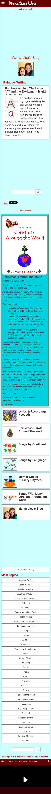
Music (25, 653)
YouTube (26, 740)
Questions (25, 685)
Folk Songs (25, 607)
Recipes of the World (26, 694)
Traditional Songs (25, 726)
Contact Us (12, 761)
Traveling (26, 731)
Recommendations (26, 699)
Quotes (26, 690)
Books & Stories (26, 584)
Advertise (23, 761)
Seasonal (26, 713)
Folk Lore (26, 603)
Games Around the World (26, 612)
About (3, 761)
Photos (26, 671)
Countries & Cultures (26, 593)
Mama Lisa (25, 644)
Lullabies (26, 639)
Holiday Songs (25, 616)
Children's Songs (25, 589)
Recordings (26, 704)
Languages (25, 630)
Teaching (26, 722)
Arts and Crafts (25, 580)
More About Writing (25, 569)
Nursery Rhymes (25, 658)
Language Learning (25, 626)
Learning (26, 635)
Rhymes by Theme (26, 708)
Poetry (25, 676)
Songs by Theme (25, 717)
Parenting (25, 662)
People (26, 667)
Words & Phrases (25, 736)
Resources (33, 761)
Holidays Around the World (25, 621)
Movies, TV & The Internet (25, 649)
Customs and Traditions (26, 598)
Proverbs (26, 681)
